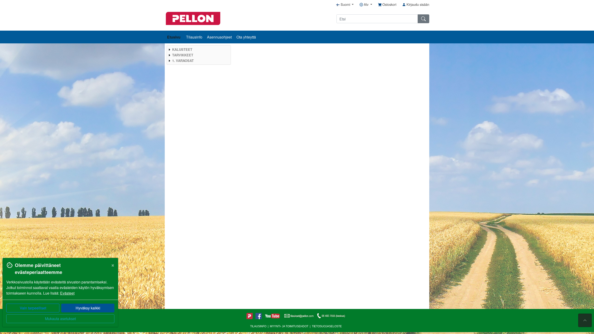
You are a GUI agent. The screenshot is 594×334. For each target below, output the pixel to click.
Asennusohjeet (219, 37)
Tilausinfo (194, 37)
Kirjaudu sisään (417, 4)
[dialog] (59, 296)
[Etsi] (423, 18)
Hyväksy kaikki (88, 308)
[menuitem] (198, 49)
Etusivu (174, 37)
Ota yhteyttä (246, 37)
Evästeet (67, 293)
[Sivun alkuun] (585, 320)
